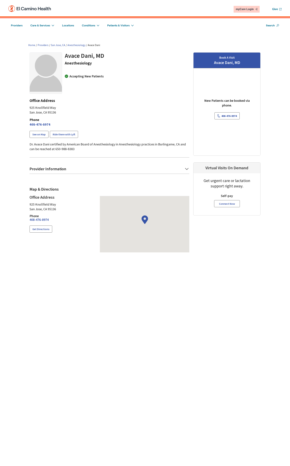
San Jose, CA (58, 45)
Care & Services (40, 25)
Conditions (88, 25)
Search (270, 25)
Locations (68, 25)
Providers (16, 25)
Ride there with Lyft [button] (64, 134)
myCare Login (245, 9)
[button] (109, 170)
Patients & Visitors (118, 25)
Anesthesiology (76, 45)
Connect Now (227, 203)
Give (275, 9)
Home (31, 45)
